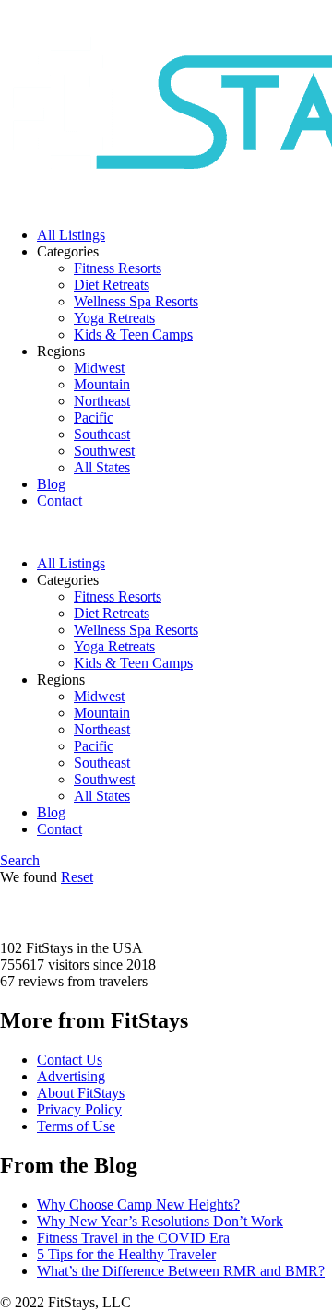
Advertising (71, 1076)
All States (102, 467)
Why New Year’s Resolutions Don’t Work (160, 1221)
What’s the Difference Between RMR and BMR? (181, 1271)
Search (20, 860)
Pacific (93, 417)
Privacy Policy (79, 1109)
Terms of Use (76, 1126)
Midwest (99, 367)
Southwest (104, 451)
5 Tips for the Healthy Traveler (126, 1254)
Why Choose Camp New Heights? (138, 1204)
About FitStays (81, 1093)
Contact (59, 500)
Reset (77, 877)
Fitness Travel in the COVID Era (133, 1237)
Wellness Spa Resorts (136, 301)
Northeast (102, 401)
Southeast (102, 434)
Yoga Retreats (114, 318)
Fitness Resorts (117, 268)
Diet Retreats (111, 284)
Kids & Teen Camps (133, 334)
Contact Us (69, 1059)
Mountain (102, 384)
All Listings (71, 235)
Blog (51, 484)
